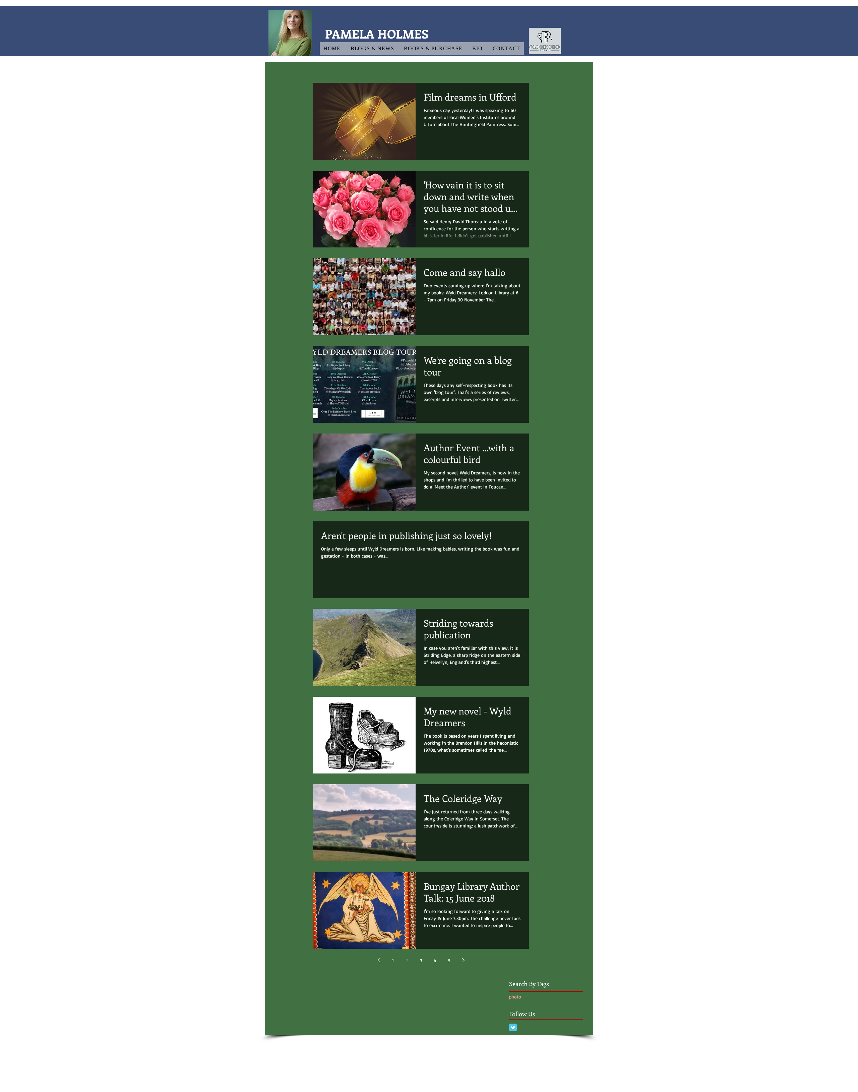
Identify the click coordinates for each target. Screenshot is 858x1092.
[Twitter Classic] (513, 1027)
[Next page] (463, 960)
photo (515, 996)
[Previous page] (379, 960)
